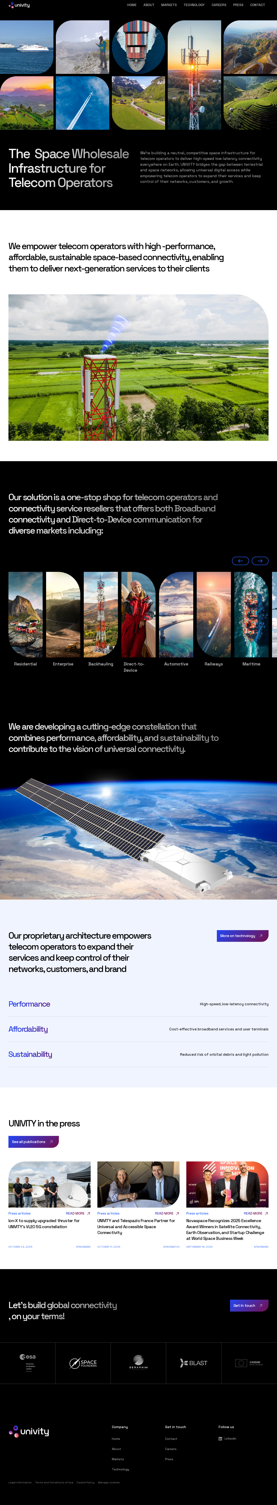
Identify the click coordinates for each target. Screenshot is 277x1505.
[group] (25, 619)
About (149, 5)
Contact (257, 5)
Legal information (20, 1482)
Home (132, 5)
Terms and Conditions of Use (54, 1482)
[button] (240, 561)
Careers (219, 5)
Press (238, 5)
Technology (194, 5)
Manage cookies (109, 1482)
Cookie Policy (86, 1482)
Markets (169, 5)
